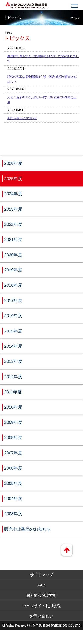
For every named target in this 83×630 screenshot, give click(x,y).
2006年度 (13, 468)
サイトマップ (41, 575)
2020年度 (13, 254)
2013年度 (13, 361)
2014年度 (13, 346)
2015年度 (13, 331)
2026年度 (13, 163)
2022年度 (13, 224)
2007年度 (13, 453)
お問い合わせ (41, 616)
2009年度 (13, 422)
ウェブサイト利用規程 (41, 606)
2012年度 (13, 376)
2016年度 (13, 315)
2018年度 (13, 285)
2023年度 (13, 209)
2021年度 (13, 239)
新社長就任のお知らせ (22, 118)
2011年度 (13, 391)
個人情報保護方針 (41, 595)
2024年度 (13, 193)
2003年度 (13, 513)
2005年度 (13, 483)
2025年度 (13, 178)
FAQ (41, 585)
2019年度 (13, 270)
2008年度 (13, 437)
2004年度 (13, 498)
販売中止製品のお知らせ (27, 529)
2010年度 (13, 407)
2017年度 (13, 300)
